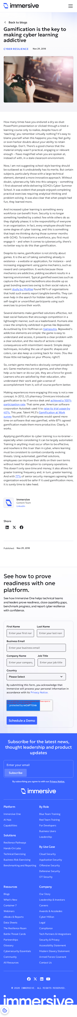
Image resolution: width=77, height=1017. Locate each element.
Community (10, 956)
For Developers (47, 825)
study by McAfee (22, 289)
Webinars (9, 911)
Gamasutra (50, 329)
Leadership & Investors (52, 899)
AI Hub (7, 819)
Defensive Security (49, 871)
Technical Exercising (14, 854)
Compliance (45, 928)
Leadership (45, 836)
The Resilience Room (15, 928)
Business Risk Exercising (17, 859)
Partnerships (11, 939)
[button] (69, 6)
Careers (43, 905)
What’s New (10, 899)
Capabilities (10, 825)
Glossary (8, 945)
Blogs (7, 894)
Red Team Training (49, 819)
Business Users (47, 831)
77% (18, 476)
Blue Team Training (49, 814)
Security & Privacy (49, 939)
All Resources (11, 962)
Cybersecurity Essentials (17, 951)
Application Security (50, 859)
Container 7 (10, 905)
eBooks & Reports (13, 916)
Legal (42, 922)
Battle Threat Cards (15, 934)
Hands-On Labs (12, 848)
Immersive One (12, 814)
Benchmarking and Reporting (20, 865)
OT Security (45, 876)
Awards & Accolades (50, 911)
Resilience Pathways (15, 842)
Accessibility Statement (52, 945)
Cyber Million (46, 916)
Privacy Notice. (39, 692)
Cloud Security (47, 854)
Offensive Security (49, 865)
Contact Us (45, 962)
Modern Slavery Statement (54, 951)
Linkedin (20, 506)
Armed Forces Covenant (52, 956)
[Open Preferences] (5, 1010)
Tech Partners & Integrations (55, 934)
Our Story (44, 894)
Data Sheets (10, 922)
